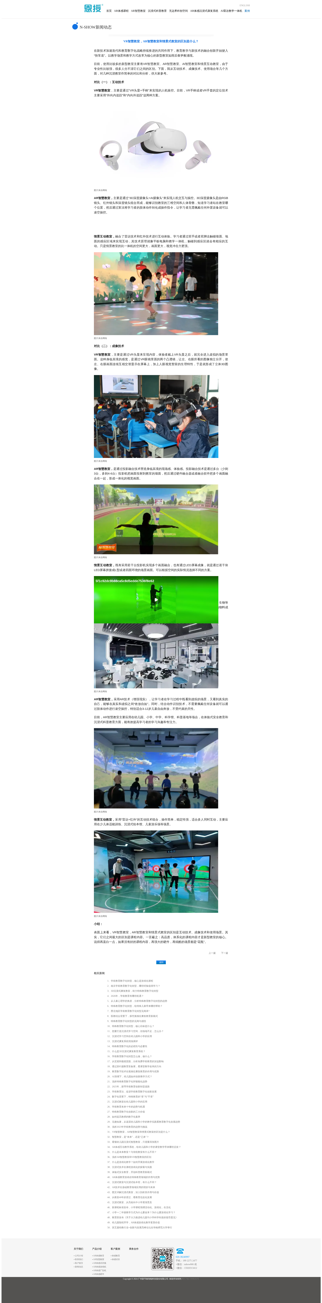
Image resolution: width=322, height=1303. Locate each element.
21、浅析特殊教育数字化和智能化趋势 (127, 1081)
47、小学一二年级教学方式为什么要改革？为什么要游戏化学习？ (141, 1212)
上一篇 (212, 953)
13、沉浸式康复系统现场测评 (122, 1041)
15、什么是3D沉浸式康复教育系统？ (126, 1051)
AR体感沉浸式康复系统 (204, 10)
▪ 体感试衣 (115, 1259)
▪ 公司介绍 (78, 1256)
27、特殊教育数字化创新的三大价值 (126, 1112)
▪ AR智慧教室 (98, 1259)
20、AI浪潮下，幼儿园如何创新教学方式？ (129, 1076)
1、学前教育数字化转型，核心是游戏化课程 (130, 981)
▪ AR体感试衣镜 (99, 1263)
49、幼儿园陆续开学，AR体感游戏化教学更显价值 (133, 1222)
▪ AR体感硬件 (98, 1274)
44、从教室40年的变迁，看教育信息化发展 (129, 1197)
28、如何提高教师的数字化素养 (123, 1117)
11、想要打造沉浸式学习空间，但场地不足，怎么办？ (135, 1031)
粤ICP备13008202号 (190, 1279)
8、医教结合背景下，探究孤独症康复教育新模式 (132, 1016)
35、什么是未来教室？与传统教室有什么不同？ (132, 1152)
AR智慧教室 (138, 10)
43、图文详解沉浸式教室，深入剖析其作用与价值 (133, 1192)
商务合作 (134, 1249)
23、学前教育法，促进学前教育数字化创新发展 (132, 1091)
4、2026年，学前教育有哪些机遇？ (125, 996)
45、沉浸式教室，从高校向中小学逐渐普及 (129, 1202)
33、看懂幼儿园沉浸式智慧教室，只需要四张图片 (133, 1142)
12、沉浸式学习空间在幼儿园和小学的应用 (129, 1036)
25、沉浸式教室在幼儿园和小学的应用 (127, 1101)
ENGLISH (245, 5)
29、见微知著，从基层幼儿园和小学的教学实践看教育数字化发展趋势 (143, 1122)
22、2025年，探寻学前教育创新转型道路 (128, 1086)
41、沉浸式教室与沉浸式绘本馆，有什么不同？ (132, 1182)
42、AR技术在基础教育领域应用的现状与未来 (131, 1187)
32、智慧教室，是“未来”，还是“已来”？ (128, 1137)
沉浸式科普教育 (157, 10)
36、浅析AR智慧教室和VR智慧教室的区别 (129, 1157)
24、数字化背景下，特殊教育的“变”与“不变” (130, 1096)
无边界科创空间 (178, 10)
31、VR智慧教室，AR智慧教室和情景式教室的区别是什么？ (138, 1132)
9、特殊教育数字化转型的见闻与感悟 (126, 1021)
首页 (109, 10)
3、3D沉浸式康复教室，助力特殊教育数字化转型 (132, 991)
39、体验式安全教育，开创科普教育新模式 (129, 1172)
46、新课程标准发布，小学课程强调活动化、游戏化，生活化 (139, 1207)
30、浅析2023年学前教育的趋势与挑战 (127, 1127)
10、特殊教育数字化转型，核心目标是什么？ (130, 1026)
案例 (247, 10)
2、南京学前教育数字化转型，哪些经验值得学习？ (133, 986)
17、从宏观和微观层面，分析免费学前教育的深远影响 (135, 1061)
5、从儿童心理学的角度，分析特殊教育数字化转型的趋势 (137, 1001)
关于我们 (78, 1249)
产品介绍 (97, 1249)
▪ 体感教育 (115, 1256)
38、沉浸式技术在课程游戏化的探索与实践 (129, 1167)
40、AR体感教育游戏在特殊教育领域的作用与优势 (133, 1177)
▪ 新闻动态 (78, 1267)
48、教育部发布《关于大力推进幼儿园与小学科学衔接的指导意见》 (142, 1217)
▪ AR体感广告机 (99, 1270)
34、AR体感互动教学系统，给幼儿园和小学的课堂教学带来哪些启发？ (144, 1147)
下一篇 (224, 953)
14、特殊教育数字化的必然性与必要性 (127, 1046)
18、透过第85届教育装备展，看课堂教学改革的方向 (134, 1066)
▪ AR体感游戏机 (99, 1267)
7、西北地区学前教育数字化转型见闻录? (128, 1011)
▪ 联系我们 (78, 1259)
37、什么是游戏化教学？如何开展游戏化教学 (130, 1162)
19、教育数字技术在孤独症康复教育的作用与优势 (133, 1071)
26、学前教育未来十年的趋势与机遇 (126, 1106)
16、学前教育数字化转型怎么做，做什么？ (129, 1056)
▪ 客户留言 (78, 1263)
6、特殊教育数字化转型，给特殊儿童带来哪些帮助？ (135, 1006)
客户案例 (115, 1249)
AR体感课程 (121, 10)
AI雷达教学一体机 (231, 10)
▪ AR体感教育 (98, 1256)
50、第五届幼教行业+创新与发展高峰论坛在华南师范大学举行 (139, 1227)
